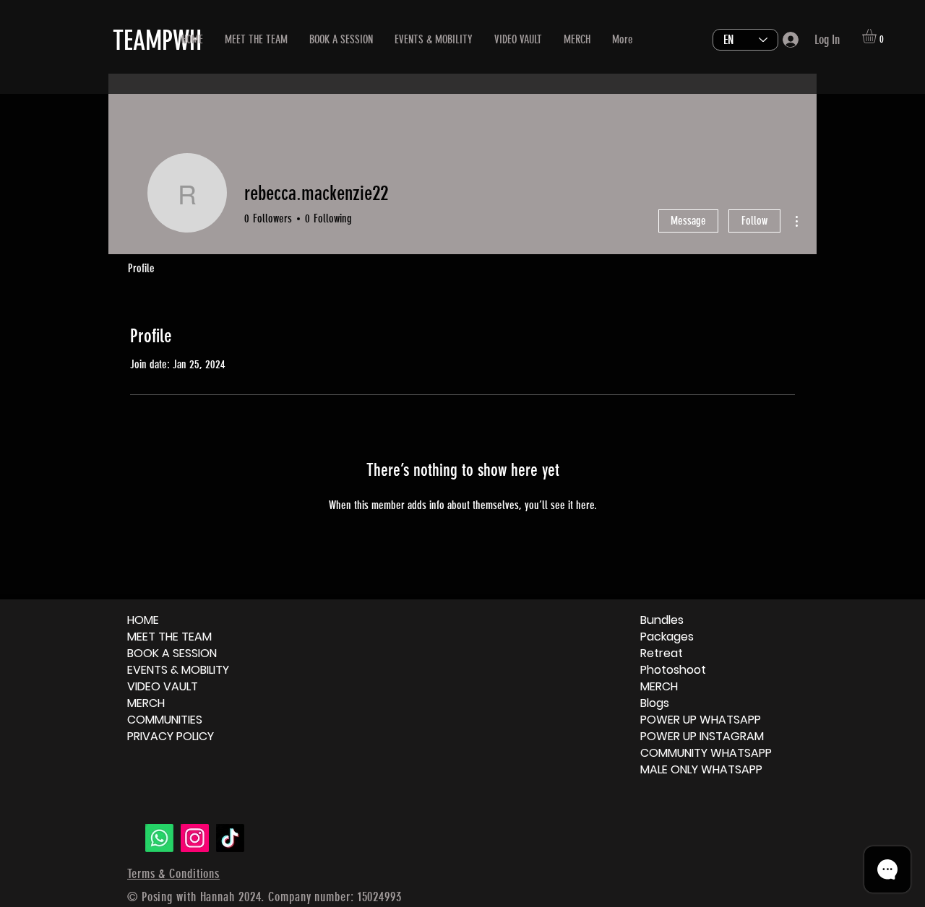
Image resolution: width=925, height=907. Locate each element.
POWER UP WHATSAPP (700, 719)
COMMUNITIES (164, 719)
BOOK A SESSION (172, 653)
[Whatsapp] (159, 838)
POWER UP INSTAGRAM (702, 736)
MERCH (146, 703)
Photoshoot (673, 669)
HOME (143, 620)
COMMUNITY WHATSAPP (706, 753)
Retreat (661, 653)
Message (688, 220)
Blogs (654, 703)
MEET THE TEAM (169, 636)
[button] (877, 36)
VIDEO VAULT (162, 686)
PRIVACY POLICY (170, 736)
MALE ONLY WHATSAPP (701, 769)
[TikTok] (230, 838)
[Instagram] (195, 838)
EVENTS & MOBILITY (178, 669)
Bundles (662, 620)
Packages (667, 636)
